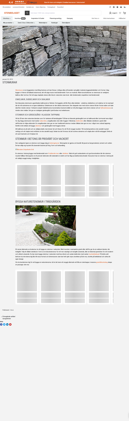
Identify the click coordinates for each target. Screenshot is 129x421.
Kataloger (54, 23)
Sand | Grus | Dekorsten (25, 23)
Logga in (114, 13)
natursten (43, 121)
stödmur (65, 153)
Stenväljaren (66, 23)
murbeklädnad (94, 254)
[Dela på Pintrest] (10, 324)
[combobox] (63, 13)
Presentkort (60, 7)
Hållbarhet (122, 18)
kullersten (79, 121)
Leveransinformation (18, 7)
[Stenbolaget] (12, 13)
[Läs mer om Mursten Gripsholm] (24, 149)
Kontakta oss (30, 7)
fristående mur (53, 153)
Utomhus (6, 18)
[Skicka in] (27, 13)
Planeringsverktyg (55, 18)
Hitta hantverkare (109, 18)
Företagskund (51, 7)
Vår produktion (7, 7)
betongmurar (54, 143)
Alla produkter (7, 23)
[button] (22, 2)
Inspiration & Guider (37, 18)
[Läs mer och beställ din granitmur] (45, 246)
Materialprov (43, 23)
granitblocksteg (102, 262)
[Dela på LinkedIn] (7, 324)
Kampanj (70, 18)
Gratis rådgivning (40, 7)
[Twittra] (4, 324)
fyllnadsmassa (105, 108)
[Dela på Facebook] (1, 324)
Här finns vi (95, 18)
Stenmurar (19, 90)
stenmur (38, 126)
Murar (12, 310)
